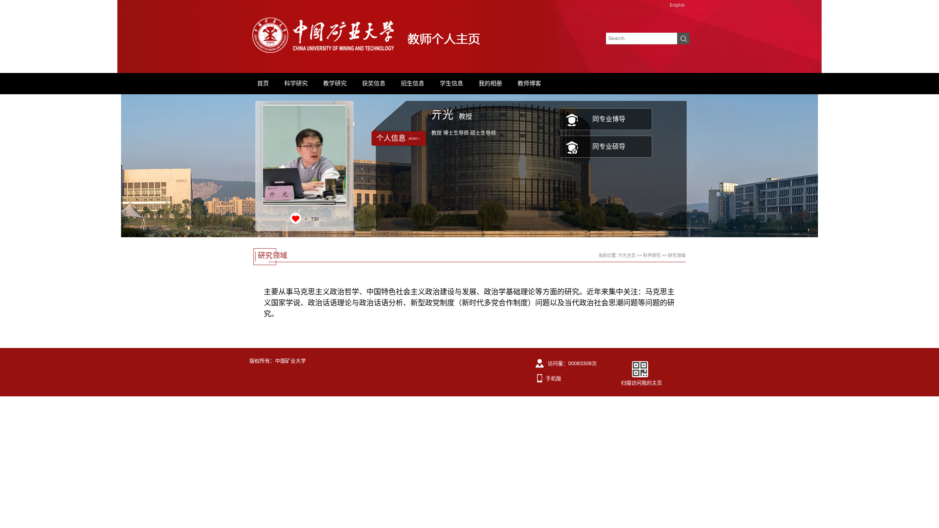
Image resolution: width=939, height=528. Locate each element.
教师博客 (529, 83)
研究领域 (677, 255)
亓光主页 (627, 255)
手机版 (553, 378)
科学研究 (296, 83)
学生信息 (451, 83)
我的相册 (490, 83)
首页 (263, 83)
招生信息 (412, 83)
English (677, 5)
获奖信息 (374, 83)
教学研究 (335, 83)
